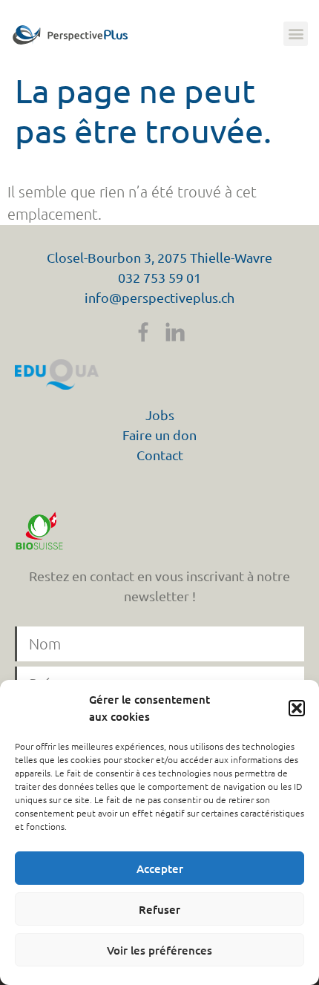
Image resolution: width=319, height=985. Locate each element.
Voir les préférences (159, 950)
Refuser (159, 909)
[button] (296, 708)
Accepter (160, 868)
